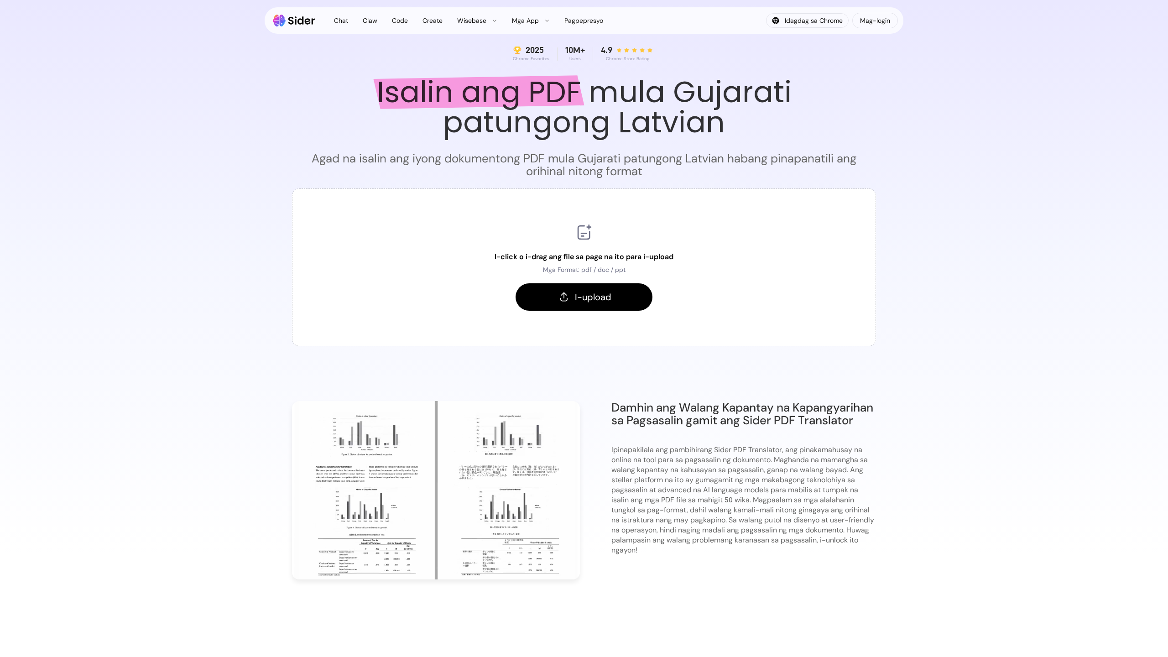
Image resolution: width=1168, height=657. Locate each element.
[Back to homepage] (294, 20)
